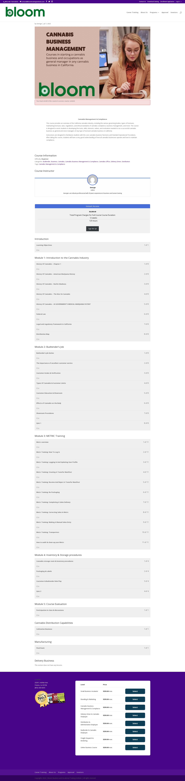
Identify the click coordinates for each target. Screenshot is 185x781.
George (39, 24)
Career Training (132, 12)
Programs (153, 12)
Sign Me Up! (92, 229)
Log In (178, 1)
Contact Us (142, 1)
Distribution (126, 161)
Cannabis (61, 161)
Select (135, 691)
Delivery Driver (116, 161)
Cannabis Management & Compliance (52, 164)
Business (54, 161)
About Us (144, 12)
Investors (174, 12)
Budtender (46, 161)
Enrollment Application (167, 1)
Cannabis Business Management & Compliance (81, 161)
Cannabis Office (104, 161)
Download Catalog (153, 1)
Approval (165, 12)
